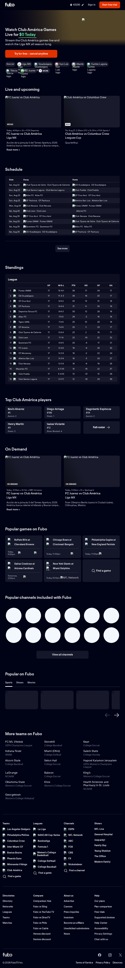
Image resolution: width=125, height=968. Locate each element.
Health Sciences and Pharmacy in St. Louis (96, 783)
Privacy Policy (103, 962)
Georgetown (13, 794)
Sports (8, 682)
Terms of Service (84, 962)
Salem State (90, 751)
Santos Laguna (99, 64)
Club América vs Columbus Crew (87, 133)
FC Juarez (30, 70)
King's (86, 772)
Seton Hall (50, 760)
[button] (107, 715)
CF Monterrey (25, 353)
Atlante (80, 64)
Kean (86, 741)
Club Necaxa (24, 363)
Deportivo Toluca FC (28, 311)
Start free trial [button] (109, 4)
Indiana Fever (13, 751)
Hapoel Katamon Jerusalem (100, 760)
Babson (49, 772)
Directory (117, 962)
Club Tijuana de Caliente (30, 332)
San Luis (63, 64)
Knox (47, 782)
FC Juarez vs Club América (24, 133)
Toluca (13, 70)
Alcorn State (12, 760)
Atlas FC (22, 316)
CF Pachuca (24, 306)
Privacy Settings (103, 933)
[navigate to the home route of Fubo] (10, 5)
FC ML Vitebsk (14, 741)
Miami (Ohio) (52, 751)
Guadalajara (45, 64)
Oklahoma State (15, 782)
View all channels (62, 654)
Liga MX (26, 64)
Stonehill (49, 741)
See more (62, 248)
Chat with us (101, 939)
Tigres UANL (24, 322)
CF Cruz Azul (24, 301)
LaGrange (11, 772)
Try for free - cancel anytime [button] (31, 53)
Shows (20, 682)
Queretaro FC (25, 343)
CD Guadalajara (26, 296)
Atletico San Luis (26, 358)
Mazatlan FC (22, 369)
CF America (24, 327)
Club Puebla (24, 374)
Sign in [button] (91, 4)
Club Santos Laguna (28, 379)
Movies (31, 682)
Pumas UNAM (25, 290)
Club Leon (23, 337)
